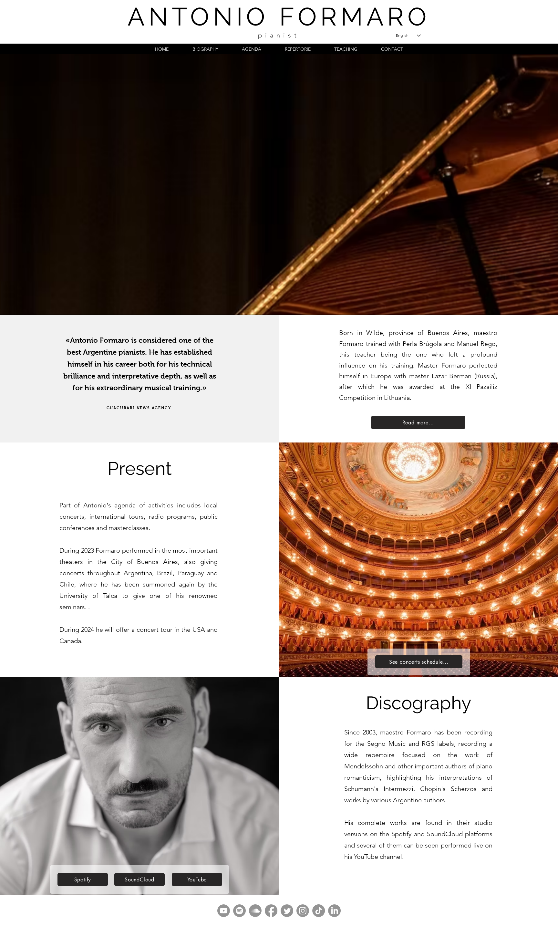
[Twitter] (287, 910)
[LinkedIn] (334, 910)
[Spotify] (239, 910)
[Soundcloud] (255, 910)
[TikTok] (318, 910)
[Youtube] (223, 910)
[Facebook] (271, 910)
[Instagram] (302, 910)
